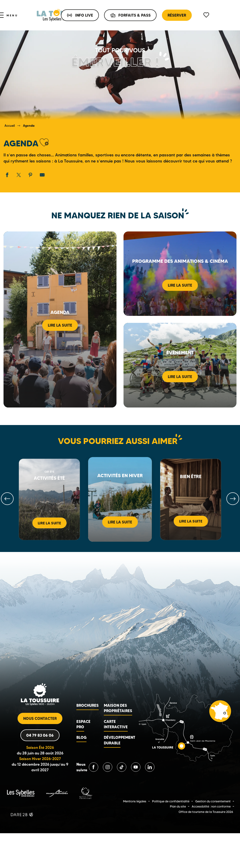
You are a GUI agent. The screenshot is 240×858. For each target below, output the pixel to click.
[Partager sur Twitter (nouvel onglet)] (18, 175)
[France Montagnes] (57, 792)
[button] (44, 142)
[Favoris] (206, 15)
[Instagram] (107, 767)
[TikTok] (121, 767)
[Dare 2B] (22, 815)
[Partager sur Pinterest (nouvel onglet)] (30, 175)
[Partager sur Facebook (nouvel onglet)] (7, 175)
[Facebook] (93, 767)
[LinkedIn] (149, 767)
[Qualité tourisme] (86, 792)
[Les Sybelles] (20, 792)
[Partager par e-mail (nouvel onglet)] (42, 175)
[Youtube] (135, 767)
